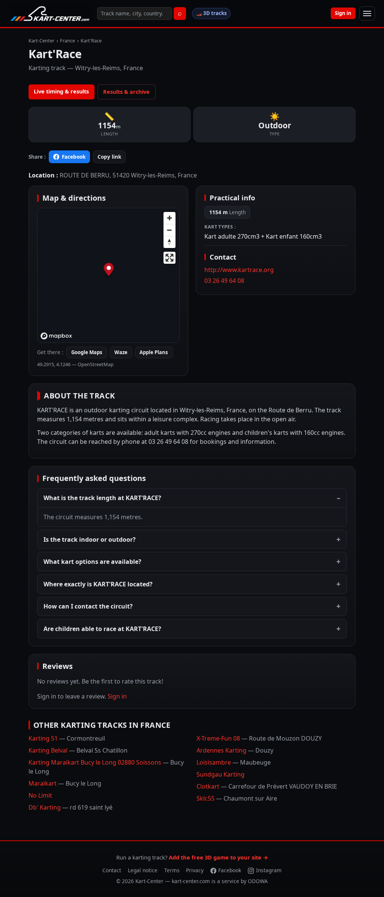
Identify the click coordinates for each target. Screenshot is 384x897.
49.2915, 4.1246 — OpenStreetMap (75, 364)
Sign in (343, 13)
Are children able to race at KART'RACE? (102, 629)
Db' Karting (70, 807)
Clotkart (266, 786)
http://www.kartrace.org (239, 270)
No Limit (40, 795)
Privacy (195, 870)
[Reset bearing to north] (170, 242)
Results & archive (126, 91)
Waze (121, 352)
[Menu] (367, 13)
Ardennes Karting (234, 750)
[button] (109, 270)
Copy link (109, 156)
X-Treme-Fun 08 (259, 738)
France (67, 40)
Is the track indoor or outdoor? (90, 539)
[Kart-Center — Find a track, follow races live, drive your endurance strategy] (50, 13)
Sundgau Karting (220, 774)
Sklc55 (236, 798)
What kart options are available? (92, 561)
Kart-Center (41, 40)
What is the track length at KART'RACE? (102, 498)
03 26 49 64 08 (224, 280)
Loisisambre (233, 762)
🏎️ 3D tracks (211, 13)
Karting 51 (66, 738)
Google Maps (86, 352)
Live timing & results (61, 91)
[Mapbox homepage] (56, 336)
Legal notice (143, 870)
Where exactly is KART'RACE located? (98, 584)
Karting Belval (78, 750)
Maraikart (64, 783)
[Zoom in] (170, 218)
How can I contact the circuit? (88, 606)
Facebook (74, 156)
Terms (172, 870)
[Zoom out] (170, 230)
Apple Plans (154, 352)
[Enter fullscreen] (170, 258)
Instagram (269, 870)
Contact (111, 870)
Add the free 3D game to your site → (218, 857)
